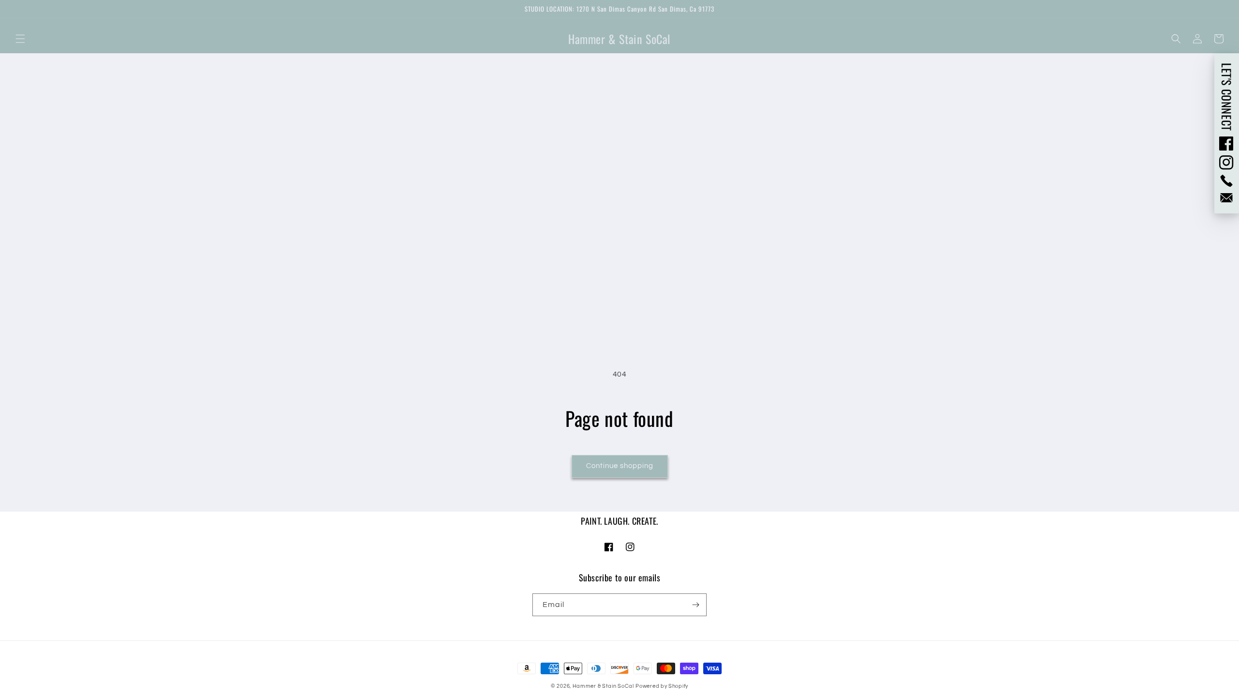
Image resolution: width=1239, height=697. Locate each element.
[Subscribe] (695, 604)
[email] (1226, 198)
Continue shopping (619, 466)
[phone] (1226, 181)
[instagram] (1226, 162)
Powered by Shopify (661, 686)
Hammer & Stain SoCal (603, 686)
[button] (20, 38)
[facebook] (1226, 143)
